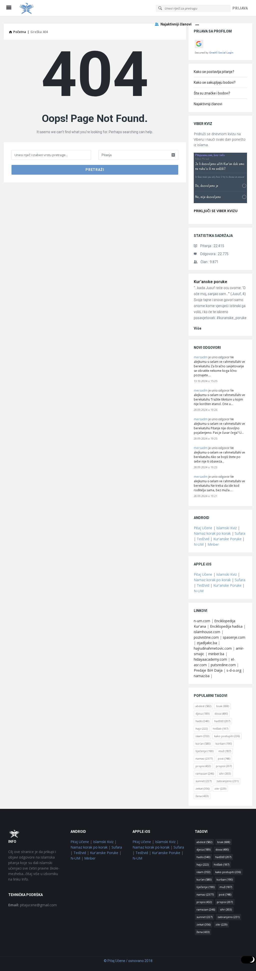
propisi (224, 766)
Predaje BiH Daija (208, 670)
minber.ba (216, 653)
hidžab (220, 728)
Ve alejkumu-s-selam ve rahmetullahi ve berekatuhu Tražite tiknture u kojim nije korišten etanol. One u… (219, 397)
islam (202, 736)
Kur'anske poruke (210, 281)
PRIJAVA (240, 8)
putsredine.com (223, 664)
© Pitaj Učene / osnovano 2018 (128, 961)
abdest (203, 706)
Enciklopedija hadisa (226, 626)
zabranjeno (227, 781)
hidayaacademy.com (210, 659)
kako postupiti (227, 736)
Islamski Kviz (226, 527)
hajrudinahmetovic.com (213, 648)
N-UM (199, 544)
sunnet (204, 781)
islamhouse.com (207, 631)
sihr (225, 773)
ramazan (205, 773)
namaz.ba (202, 675)
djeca (203, 713)
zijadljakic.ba (207, 642)
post (224, 758)
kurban (224, 743)
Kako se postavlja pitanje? (214, 72)
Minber (213, 544)
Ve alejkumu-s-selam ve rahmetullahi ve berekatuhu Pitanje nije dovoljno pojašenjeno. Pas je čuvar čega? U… (219, 426)
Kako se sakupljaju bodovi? (215, 82)
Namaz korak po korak (212, 533)
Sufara (240, 533)
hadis (202, 721)
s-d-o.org (233, 670)
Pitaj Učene (203, 527)
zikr (220, 788)
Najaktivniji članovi (176, 24)
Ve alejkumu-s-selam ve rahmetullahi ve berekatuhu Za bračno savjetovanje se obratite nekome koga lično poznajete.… (219, 366)
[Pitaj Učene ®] (43, 8)
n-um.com (202, 620)
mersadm (201, 357)
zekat (203, 788)
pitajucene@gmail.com (32, 905)
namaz (204, 758)
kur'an (203, 743)
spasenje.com (234, 637)
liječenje (205, 751)
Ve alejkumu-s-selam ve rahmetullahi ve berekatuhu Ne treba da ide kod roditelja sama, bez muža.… (219, 483)
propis (203, 766)
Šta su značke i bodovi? (212, 93)
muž (224, 751)
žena (202, 796)
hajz (202, 728)
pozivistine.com (206, 637)
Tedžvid (203, 538)
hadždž (222, 721)
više (198, 328)
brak (222, 706)
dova (221, 713)
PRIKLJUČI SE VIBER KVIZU (216, 210)
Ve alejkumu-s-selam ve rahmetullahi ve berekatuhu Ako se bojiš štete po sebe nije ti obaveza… (219, 455)
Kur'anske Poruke (227, 538)
